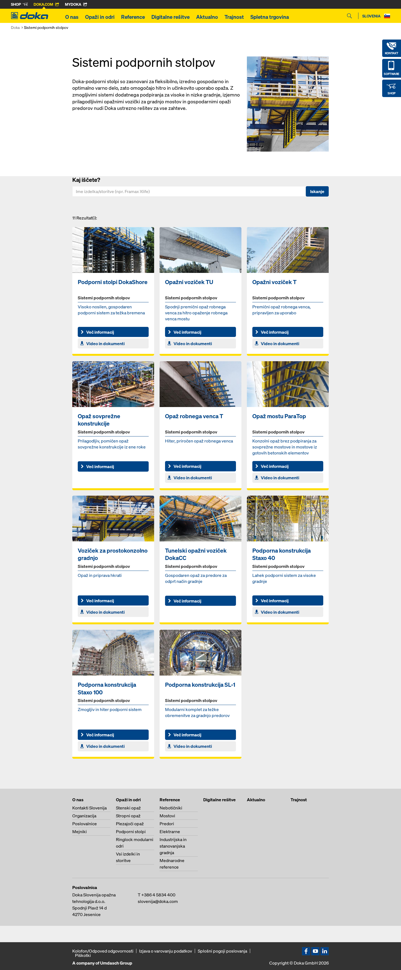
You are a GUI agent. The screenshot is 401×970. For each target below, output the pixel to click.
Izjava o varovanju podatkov (165, 951)
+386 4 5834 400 (158, 895)
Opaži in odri (100, 16)
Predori (167, 824)
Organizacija (84, 816)
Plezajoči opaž (130, 824)
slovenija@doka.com (158, 901)
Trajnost (234, 16)
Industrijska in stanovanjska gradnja (173, 845)
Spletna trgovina (269, 16)
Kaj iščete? (86, 179)
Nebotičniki (171, 808)
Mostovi (167, 816)
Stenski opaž (128, 808)
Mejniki (79, 832)
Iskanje (317, 191)
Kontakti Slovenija (89, 808)
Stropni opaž (128, 816)
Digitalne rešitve (170, 16)
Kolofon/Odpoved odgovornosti (102, 951)
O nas (72, 16)
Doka (15, 27)
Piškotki (83, 955)
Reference (133, 16)
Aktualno (207, 16)
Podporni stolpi (131, 832)
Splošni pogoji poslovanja (222, 951)
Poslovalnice (84, 824)
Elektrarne (170, 832)
